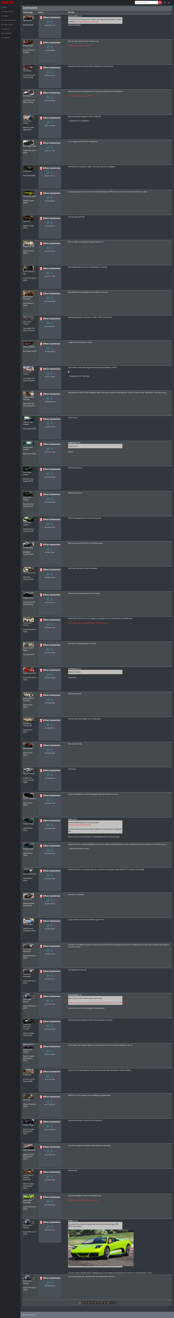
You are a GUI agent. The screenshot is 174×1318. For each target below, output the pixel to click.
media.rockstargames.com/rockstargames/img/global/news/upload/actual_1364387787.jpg (97, 1003)
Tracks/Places (8, 25)
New (5, 7)
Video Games (8, 12)
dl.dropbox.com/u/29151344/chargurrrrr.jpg (83, 1200)
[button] (165, 2)
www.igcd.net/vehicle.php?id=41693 (79, 825)
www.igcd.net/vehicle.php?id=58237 (80, 96)
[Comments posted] (51, 22)
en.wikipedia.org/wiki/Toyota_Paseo (80, 45)
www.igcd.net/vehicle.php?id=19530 (87, 22)
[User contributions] (47, 22)
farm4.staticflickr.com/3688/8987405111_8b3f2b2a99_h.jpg (88, 623)
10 (108, 1303)
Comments (7, 33)
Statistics (6, 29)
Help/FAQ (6, 38)
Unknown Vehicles (9, 20)
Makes (5, 16)
